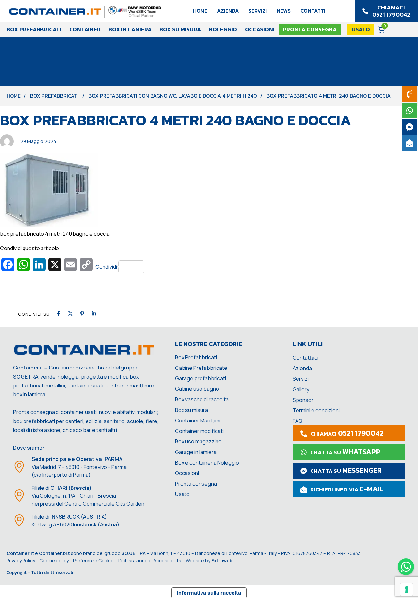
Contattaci (305, 357)
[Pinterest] (82, 313)
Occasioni (260, 29)
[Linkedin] (93, 313)
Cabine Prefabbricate (201, 367)
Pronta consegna (196, 483)
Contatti (312, 11)
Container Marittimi (197, 420)
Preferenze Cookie (93, 561)
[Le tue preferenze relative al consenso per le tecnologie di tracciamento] (406, 589)
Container (85, 29)
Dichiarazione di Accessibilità (149, 561)
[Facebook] (58, 313)
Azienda (228, 11)
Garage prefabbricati (200, 378)
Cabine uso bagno (197, 388)
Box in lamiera (130, 29)
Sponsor (303, 400)
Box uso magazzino (198, 441)
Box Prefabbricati (34, 29)
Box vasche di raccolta (202, 399)
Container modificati (199, 431)
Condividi (106, 266)
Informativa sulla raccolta (209, 593)
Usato (182, 494)
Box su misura (180, 29)
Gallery (301, 389)
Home (200, 11)
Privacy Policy (21, 561)
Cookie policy (54, 561)
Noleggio (223, 29)
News (284, 11)
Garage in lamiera (196, 451)
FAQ (297, 420)
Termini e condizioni (316, 410)
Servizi (258, 11)
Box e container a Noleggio (207, 462)
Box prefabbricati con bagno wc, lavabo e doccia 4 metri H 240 (172, 96)
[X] (70, 313)
